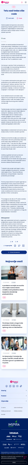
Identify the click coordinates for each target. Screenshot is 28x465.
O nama (3, 407)
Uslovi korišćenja (18, 407)
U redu (14, 462)
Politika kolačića (18, 411)
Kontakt (3, 414)
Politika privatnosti (6, 411)
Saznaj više (25, 457)
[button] (14, 390)
